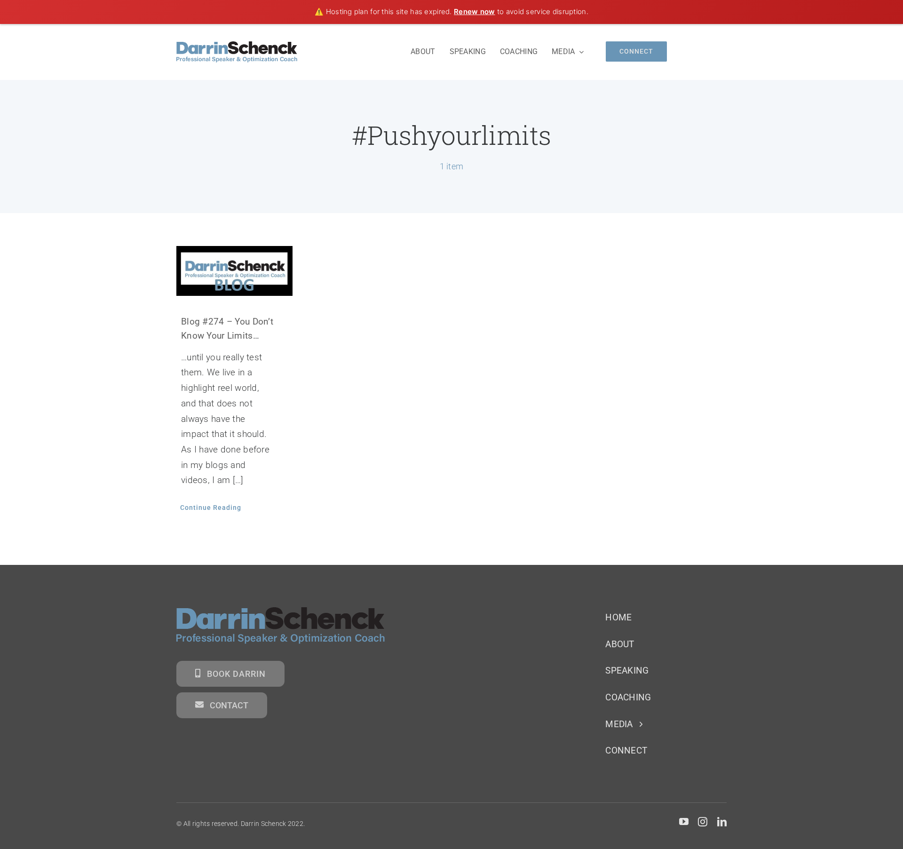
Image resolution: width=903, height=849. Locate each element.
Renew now (474, 11)
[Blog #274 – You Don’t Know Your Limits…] (234, 271)
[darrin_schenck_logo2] (236, 45)
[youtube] (684, 821)
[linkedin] (722, 821)
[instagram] (702, 821)
